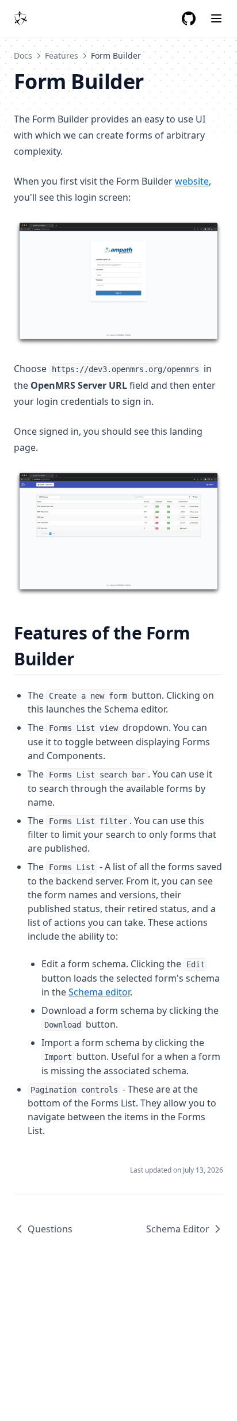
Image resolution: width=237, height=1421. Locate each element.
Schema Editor (177, 1229)
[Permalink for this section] (85, 659)
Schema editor (99, 992)
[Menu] (216, 18)
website (192, 181)
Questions (50, 1229)
